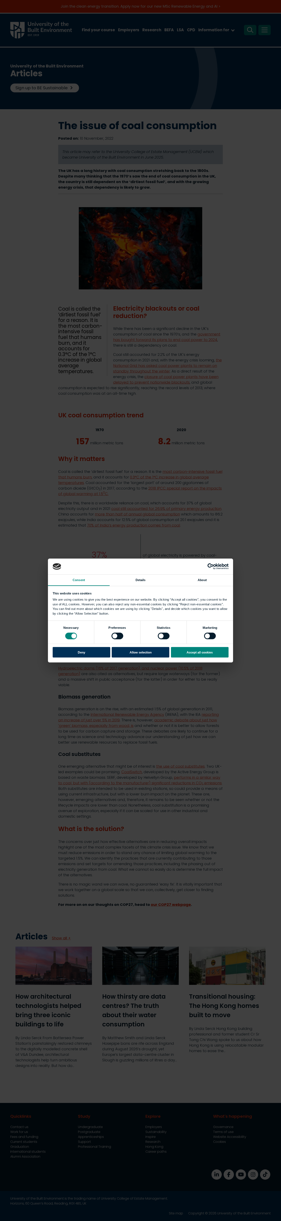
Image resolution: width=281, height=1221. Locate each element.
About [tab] (202, 579)
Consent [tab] (79, 579)
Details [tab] (141, 579)
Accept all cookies (200, 652)
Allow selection (141, 652)
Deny (81, 652)
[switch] (117, 636)
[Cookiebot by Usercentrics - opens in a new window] (211, 566)
